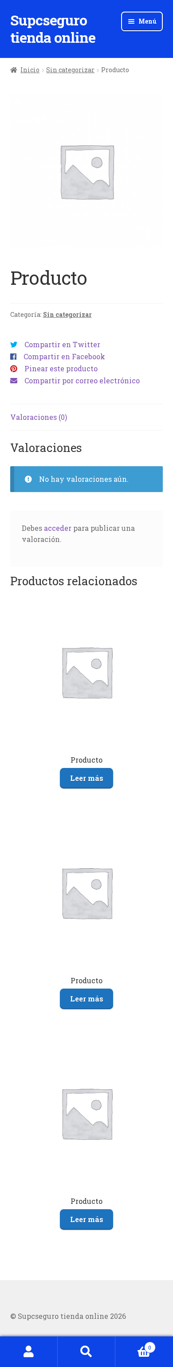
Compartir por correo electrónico (82, 380)
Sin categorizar (70, 70)
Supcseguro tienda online (52, 28)
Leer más (86, 778)
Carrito (133, 1344)
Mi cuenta (29, 1352)
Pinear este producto (61, 368)
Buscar (86, 1352)
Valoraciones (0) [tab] (38, 417)
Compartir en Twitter (62, 344)
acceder (57, 528)
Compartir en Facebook (64, 356)
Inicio (29, 70)
